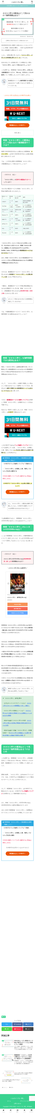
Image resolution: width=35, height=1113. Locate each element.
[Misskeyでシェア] (29, 694)
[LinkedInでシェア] (21, 703)
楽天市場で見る (17, 608)
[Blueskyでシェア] (21, 694)
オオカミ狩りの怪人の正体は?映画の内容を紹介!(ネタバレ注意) (17, 723)
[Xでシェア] (6, 694)
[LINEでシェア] (6, 703)
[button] (28, 1029)
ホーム (9, 1101)
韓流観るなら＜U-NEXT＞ (18, 125)
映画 (4, 1016)
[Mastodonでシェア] (13, 694)
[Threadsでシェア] (13, 699)
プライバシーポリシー (26, 1101)
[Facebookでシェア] (6, 699)
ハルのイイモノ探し (17, 2)
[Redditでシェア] (21, 699)
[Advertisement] (17, 335)
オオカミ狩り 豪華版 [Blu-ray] (16, 597)
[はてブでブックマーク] (29, 699)
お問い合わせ (17, 1103)
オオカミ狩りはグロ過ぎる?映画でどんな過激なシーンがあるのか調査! (17, 713)
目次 (15, 132)
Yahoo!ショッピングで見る (17, 613)
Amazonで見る (17, 604)
